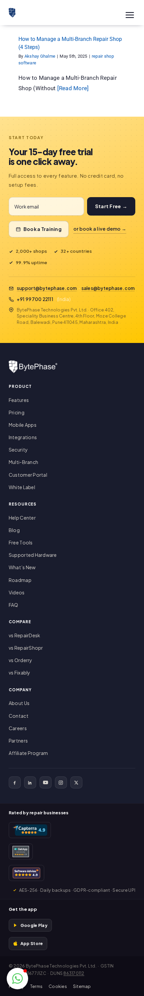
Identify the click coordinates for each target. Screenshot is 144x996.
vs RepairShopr (26, 648)
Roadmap (20, 580)
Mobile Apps (23, 425)
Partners (18, 741)
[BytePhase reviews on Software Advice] (26, 873)
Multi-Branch (23, 462)
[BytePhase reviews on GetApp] (21, 851)
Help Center (22, 518)
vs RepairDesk (24, 635)
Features (19, 400)
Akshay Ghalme (39, 56)
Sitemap (82, 986)
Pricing (16, 412)
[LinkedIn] (30, 782)
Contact (18, 716)
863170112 (73, 973)
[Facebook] (15, 782)
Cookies (58, 986)
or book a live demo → (99, 229)
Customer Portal (28, 475)
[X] (76, 782)
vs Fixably (19, 672)
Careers (18, 728)
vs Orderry (20, 660)
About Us (19, 703)
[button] (17, 978)
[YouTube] (46, 782)
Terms (36, 986)
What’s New (22, 567)
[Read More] (73, 88)
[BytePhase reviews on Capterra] (30, 830)
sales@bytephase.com (108, 288)
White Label (22, 487)
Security (18, 450)
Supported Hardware (33, 555)
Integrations (23, 437)
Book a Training (42, 229)
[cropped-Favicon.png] (12, 10)
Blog (14, 530)
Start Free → (111, 206)
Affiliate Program (28, 753)
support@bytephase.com (47, 288)
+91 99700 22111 (35, 299)
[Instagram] (61, 782)
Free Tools (21, 542)
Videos (17, 592)
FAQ (13, 605)
